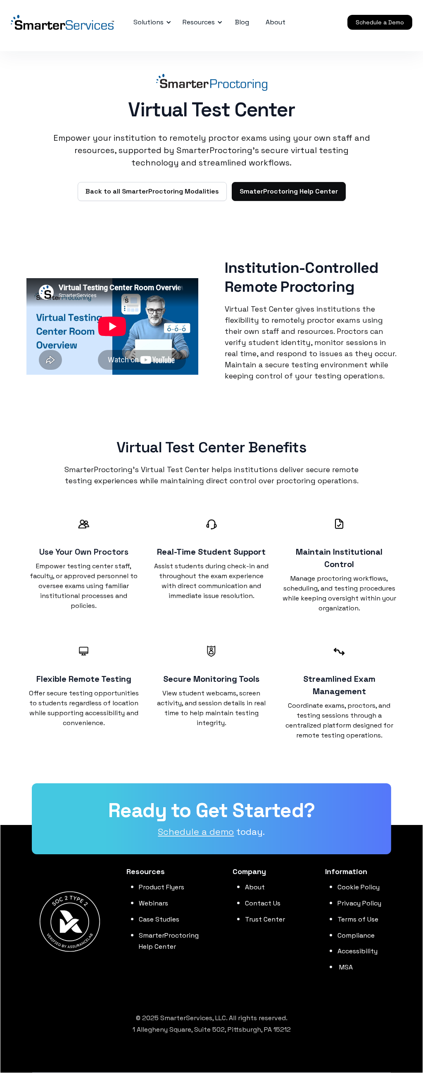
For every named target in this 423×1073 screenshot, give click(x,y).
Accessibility (357, 951)
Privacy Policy (359, 903)
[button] (150, 22)
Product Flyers (161, 887)
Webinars (153, 903)
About (255, 887)
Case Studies (159, 919)
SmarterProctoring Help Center (169, 941)
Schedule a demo (196, 831)
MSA (345, 967)
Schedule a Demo (380, 22)
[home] (42, 22)
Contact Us (262, 903)
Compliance (356, 935)
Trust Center (265, 919)
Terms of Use (357, 919)
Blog (242, 22)
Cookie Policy (358, 887)
